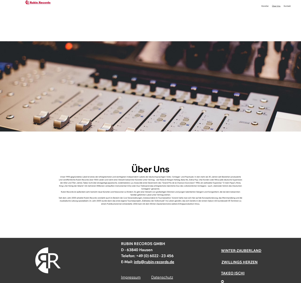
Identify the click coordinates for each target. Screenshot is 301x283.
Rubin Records (40, 2)
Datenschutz (162, 277)
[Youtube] (222, 281)
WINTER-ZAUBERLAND (241, 250)
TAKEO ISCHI (233, 273)
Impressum (131, 277)
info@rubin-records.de (154, 261)
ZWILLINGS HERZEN (240, 262)
